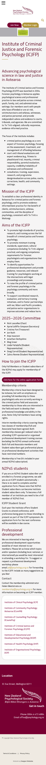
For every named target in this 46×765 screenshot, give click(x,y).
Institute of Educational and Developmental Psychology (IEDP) (20, 636)
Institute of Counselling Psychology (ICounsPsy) (20, 618)
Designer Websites (27, 761)
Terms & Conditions (9, 753)
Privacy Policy (25, 753)
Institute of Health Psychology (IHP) (21, 644)
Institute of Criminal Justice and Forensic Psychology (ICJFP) (19, 627)
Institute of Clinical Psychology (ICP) (21, 602)
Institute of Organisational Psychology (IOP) (22, 651)
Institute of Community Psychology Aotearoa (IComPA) (20, 609)
